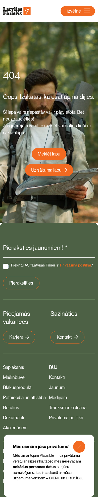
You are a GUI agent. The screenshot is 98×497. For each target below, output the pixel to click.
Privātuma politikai (75, 265)
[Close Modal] (79, 447)
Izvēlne (74, 11)
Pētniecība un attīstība (24, 397)
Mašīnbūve (14, 377)
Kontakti (65, 337)
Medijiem (58, 397)
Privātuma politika (66, 417)
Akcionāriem (15, 427)
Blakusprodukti (17, 387)
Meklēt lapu (49, 154)
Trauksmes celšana (67, 407)
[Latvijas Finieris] (17, 11)
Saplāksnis (13, 367)
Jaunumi (57, 387)
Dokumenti (13, 417)
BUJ (53, 367)
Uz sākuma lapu (46, 170)
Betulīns (11, 407)
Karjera (16, 337)
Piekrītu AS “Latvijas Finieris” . (52, 265)
